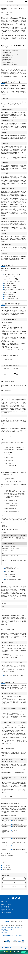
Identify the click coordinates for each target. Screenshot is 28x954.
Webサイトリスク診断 (12, 929)
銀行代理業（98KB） (9, 283)
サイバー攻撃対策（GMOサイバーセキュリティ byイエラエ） (11, 933)
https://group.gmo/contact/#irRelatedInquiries (19, 839)
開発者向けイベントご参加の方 (10, 675)
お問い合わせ (3, 910)
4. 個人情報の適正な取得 (8, 55)
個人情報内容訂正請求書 (10, 574)
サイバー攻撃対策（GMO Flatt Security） (7, 935)
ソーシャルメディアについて (6, 907)
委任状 (6, 571)
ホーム (2, 5)
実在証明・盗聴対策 (4, 932)
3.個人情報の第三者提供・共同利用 (17, 213)
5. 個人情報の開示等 (7, 57)
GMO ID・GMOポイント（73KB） (12, 373)
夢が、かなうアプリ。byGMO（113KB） (13, 374)
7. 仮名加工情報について (8, 60)
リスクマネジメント (6, 867)
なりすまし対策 (18, 935)
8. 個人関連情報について (8, 62)
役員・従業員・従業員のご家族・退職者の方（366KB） (14, 290)
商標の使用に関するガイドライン (7, 909)
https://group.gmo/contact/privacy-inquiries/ (19, 827)
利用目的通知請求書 (9, 576)
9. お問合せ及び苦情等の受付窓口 (10, 64)
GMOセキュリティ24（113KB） (11, 276)
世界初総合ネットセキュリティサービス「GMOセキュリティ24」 (12, 927)
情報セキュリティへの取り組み (6, 904)
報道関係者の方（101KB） (10, 292)
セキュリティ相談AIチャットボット (7, 930)
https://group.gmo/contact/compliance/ (18, 849)
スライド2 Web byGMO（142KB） (12, 281)
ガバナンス (13, 5)
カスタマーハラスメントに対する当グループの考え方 (10, 914)
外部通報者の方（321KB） (10, 285)
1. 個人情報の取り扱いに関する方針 (10, 50)
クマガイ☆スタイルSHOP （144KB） (12, 278)
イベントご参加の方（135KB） (11, 298)
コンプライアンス (6, 865)
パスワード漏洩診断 (4, 929)
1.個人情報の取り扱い (20, 741)
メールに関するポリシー (5, 906)
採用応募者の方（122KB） (10, 287)
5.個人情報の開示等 (22, 228)
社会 (14, 882)
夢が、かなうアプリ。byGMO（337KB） (13, 279)
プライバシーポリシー (19, 5)
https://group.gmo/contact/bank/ (17, 824)
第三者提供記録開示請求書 (10, 579)
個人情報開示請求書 (9, 568)
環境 (14, 878)
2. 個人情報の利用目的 (7, 52)
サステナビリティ (7, 5)
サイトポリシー (4, 901)
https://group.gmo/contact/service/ (18, 820)
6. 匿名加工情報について (8, 59)
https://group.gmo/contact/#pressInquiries (19, 836)
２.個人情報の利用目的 (17, 772)
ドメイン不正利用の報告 (5, 912)
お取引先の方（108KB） (10, 296)
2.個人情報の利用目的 (18, 538)
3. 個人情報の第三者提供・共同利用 (10, 54)
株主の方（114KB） (9, 294)
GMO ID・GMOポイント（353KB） (12, 274)
